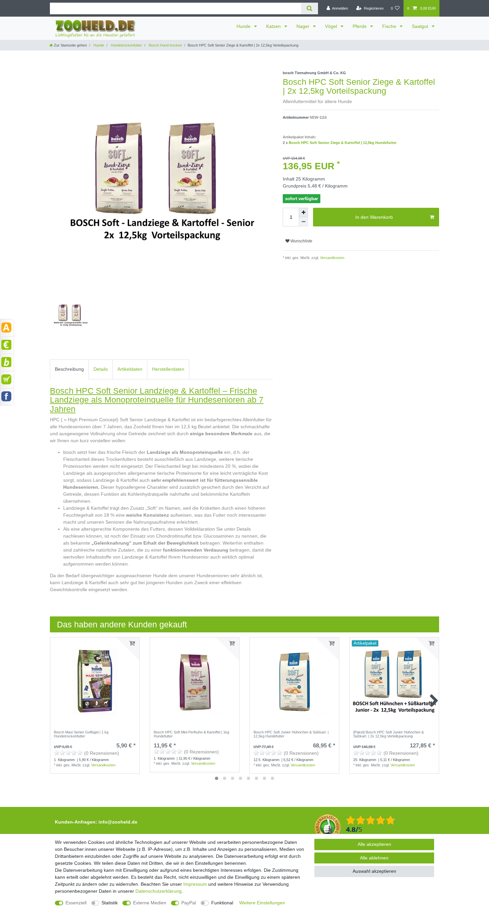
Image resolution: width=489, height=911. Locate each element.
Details (100, 369)
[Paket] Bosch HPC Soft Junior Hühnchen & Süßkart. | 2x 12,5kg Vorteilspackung (388, 734)
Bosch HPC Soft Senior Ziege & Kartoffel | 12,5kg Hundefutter (343, 143)
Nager (303, 26)
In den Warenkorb (374, 217)
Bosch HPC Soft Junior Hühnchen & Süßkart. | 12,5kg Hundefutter (291, 734)
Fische (390, 26)
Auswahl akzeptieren (374, 871)
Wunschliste (300, 241)
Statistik (109, 902)
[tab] (69, 369)
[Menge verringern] (303, 221)
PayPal (188, 902)
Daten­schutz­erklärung (158, 891)
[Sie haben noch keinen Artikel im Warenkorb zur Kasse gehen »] (7, 379)
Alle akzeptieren (374, 844)
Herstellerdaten (168, 369)
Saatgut (420, 26)
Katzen (274, 26)
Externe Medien (149, 902)
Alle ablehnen (374, 857)
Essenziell (76, 902)
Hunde (244, 26)
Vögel (331, 26)
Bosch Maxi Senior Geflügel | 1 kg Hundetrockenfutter (81, 734)
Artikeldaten (129, 369)
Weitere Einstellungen (262, 902)
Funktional (222, 902)
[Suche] (309, 8)
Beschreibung (69, 369)
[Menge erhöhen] (303, 212)
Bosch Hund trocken (165, 45)
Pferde (360, 26)
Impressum (195, 884)
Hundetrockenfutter (126, 45)
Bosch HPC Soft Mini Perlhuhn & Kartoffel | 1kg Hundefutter (191, 734)
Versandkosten (331, 258)
